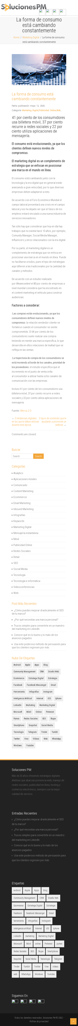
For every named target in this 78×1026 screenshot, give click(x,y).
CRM (42, 671)
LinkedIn (17, 705)
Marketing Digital (30, 37)
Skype (53, 718)
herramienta (19, 691)
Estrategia (52, 678)
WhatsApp (56, 738)
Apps (37, 665)
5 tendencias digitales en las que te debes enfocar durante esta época (25, 421)
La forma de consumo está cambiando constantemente (34, 96)
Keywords (18, 521)
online (39, 712)
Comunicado (20, 485)
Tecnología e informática (26, 581)
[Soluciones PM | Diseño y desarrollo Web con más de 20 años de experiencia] (23, 10)
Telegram (32, 732)
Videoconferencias (23, 587)
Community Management (24, 671)
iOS (49, 698)
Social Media (20, 569)
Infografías (19, 515)
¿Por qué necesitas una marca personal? (36, 619)
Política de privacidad (39, 1021)
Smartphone (19, 725)
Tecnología (19, 575)
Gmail (53, 685)
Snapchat (33, 725)
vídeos (36, 738)
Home (16, 37)
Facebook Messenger (36, 685)
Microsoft (18, 712)
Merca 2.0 (25, 410)
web (46, 738)
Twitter (17, 738)
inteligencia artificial (23, 698)
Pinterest (50, 712)
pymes (16, 718)
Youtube (30, 745)
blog (46, 665)
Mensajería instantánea (25, 533)
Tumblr (55, 732)
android (17, 665)
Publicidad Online (47, 110)
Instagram (47, 691)
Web (58, 110)
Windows (18, 745)
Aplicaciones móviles (25, 479)
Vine (26, 738)
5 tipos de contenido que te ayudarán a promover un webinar (52, 421)
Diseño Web (53, 671)
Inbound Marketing (23, 509)
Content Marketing (23, 491)
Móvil (16, 539)
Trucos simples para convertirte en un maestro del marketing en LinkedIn (38, 627)
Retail (16, 557)
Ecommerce (20, 497)
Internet (39, 698)
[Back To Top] (73, 1021)
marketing (30, 705)
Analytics (18, 473)
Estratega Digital (36, 678)
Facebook (18, 685)
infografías (34, 691)
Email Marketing (21, 503)
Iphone (58, 698)
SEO (15, 563)
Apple (27, 665)
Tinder (44, 732)
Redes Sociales (22, 551)
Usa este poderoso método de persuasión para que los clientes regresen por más (39, 646)
